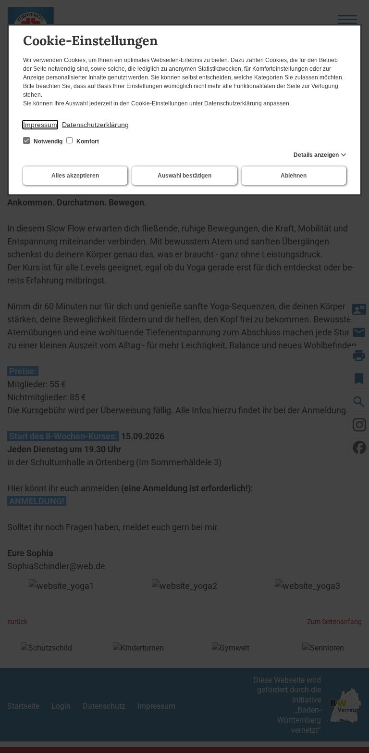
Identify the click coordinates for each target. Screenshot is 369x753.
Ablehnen (294, 175)
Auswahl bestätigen (184, 175)
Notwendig (48, 141)
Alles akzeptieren (75, 175)
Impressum (40, 124)
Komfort (87, 141)
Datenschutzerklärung (95, 124)
